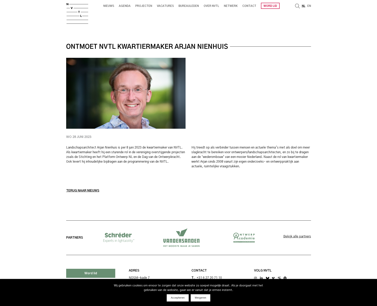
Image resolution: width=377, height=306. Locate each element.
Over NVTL (211, 6)
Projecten (143, 6)
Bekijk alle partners (297, 236)
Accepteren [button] (178, 298)
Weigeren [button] (200, 298)
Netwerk (231, 6)
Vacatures (165, 6)
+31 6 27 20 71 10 (209, 277)
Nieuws (108, 6)
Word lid (270, 6)
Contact (249, 6)
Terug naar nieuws (82, 190)
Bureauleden (188, 6)
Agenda (125, 6)
